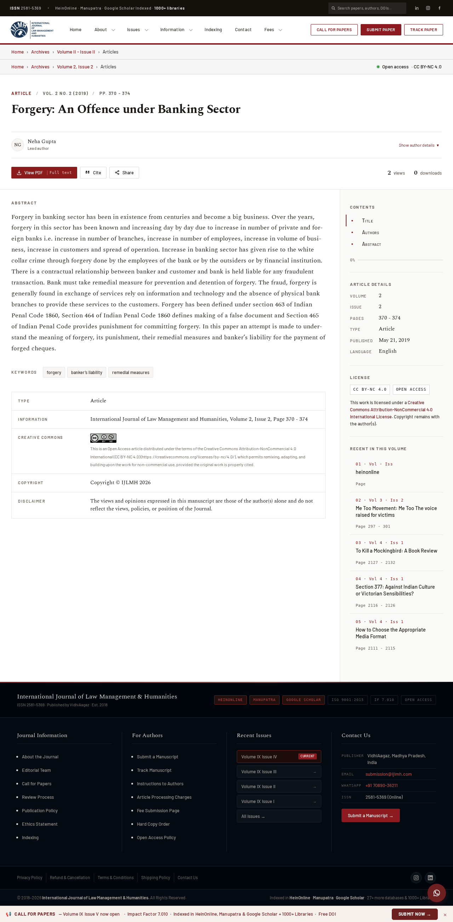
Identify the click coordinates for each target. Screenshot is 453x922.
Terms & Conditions (116, 877)
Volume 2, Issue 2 (75, 66)
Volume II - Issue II (76, 52)
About (100, 29)
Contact (243, 29)
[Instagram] (428, 8)
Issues (133, 29)
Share (128, 172)
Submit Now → (414, 914)
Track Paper (423, 29)
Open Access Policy (156, 837)
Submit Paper (381, 29)
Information (172, 29)
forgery (54, 372)
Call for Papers (334, 29)
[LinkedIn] (416, 8)
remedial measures (130, 372)
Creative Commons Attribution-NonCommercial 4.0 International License (391, 409)
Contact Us (188, 877)
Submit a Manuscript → (371, 815)
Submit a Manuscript (157, 756)
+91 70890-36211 (382, 785)
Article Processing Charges (164, 797)
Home (76, 29)
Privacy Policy (29, 877)
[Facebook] (439, 8)
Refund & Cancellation (70, 877)
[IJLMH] (31, 30)
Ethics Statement (40, 824)
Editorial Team (36, 770)
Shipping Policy (155, 877)
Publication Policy (40, 810)
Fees (269, 29)
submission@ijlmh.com (389, 774)
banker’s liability (86, 372)
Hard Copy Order (153, 824)
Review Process (38, 797)
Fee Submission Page (158, 810)
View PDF (48, 172)
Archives (40, 52)
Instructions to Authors (160, 783)
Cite (97, 172)
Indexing (213, 29)
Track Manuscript (154, 770)
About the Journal (40, 756)
